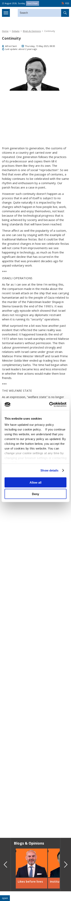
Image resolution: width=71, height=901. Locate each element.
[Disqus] (35, 778)
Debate (16, 31)
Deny (35, 494)
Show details (49, 470)
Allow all (35, 482)
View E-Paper (32, 3)
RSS (67, 3)
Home (5, 31)
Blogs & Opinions (32, 31)
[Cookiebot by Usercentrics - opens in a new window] (50, 404)
